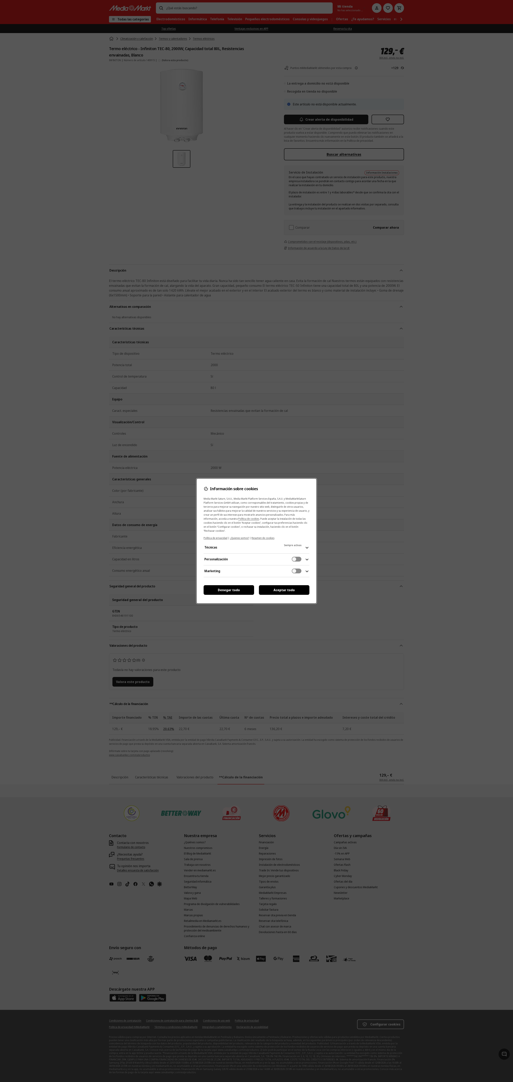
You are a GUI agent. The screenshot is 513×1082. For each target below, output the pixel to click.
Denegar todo (229, 590)
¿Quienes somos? (239, 538)
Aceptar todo (284, 590)
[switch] (296, 559)
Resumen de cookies (262, 538)
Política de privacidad (215, 538)
